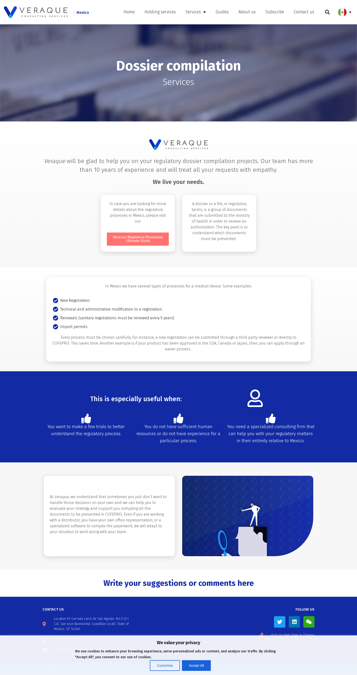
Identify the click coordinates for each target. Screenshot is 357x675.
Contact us (304, 12)
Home (129, 12)
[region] (178, 655)
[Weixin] (308, 621)
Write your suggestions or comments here (178, 583)
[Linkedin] (294, 621)
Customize (165, 665)
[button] (327, 12)
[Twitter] (279, 621)
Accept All (196, 665)
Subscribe (274, 12)
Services (193, 12)
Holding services (160, 12)
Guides (222, 12)
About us (247, 12)
